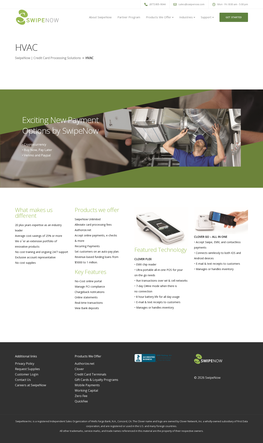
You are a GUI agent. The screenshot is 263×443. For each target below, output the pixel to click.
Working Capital (86, 390)
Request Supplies (27, 369)
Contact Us (23, 380)
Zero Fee (81, 396)
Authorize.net (84, 363)
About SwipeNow (100, 17)
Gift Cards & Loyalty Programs (96, 380)
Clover (79, 369)
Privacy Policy (24, 363)
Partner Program (128, 17)
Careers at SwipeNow (30, 385)
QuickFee (81, 401)
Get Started (234, 17)
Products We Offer (158, 17)
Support (206, 17)
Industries (186, 17)
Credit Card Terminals (90, 374)
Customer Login (26, 374)
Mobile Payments (87, 385)
